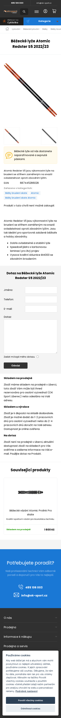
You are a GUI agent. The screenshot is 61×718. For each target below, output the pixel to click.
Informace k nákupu (18, 637)
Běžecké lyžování (31, 29)
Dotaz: (8, 317)
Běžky (45, 29)
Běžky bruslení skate (16, 193)
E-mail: (8, 309)
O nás (8, 618)
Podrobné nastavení (26, 691)
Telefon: (9, 299)
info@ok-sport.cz (43, 3)
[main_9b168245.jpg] (30, 89)
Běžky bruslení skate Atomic (20, 197)
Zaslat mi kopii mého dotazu (19, 356)
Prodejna (10, 627)
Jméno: (8, 290)
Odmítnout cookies (30, 708)
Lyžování (16, 29)
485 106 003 (17, 3)
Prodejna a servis (16, 646)
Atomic (35, 193)
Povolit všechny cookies (30, 700)
